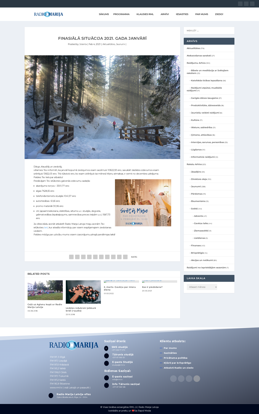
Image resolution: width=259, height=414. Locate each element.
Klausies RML (145, 14)
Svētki (194, 208)
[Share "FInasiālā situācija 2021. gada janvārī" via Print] (125, 257)
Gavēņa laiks (201, 223)
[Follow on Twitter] (181, 378)
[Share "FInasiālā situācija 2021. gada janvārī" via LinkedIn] (101, 257)
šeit (45, 227)
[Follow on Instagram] (189, 378)
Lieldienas (199, 238)
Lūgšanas (196, 149)
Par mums (170, 348)
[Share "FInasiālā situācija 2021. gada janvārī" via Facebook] (71, 257)
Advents (198, 216)
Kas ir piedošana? (152, 287)
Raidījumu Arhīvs (196, 63)
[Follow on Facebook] (173, 378)
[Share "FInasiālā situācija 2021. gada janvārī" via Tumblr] (89, 257)
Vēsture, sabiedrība (201, 127)
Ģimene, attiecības (201, 135)
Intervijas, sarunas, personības (207, 142)
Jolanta (83, 44)
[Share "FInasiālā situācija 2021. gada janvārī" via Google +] (83, 257)
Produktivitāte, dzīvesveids (205, 105)
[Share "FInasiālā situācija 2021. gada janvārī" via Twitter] (77, 257)
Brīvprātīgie (197, 253)
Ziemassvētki (201, 230)
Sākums (104, 14)
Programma (121, 14)
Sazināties (170, 352)
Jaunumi (120, 44)
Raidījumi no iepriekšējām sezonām (206, 267)
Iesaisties (182, 14)
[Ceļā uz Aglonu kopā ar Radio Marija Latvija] (45, 290)
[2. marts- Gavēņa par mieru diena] (121, 281)
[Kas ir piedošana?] (159, 281)
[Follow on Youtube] (197, 378)
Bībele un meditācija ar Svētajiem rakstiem (207, 71)
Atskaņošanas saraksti (199, 55)
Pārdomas (196, 193)
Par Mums (201, 14)
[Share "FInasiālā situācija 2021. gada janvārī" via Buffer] (107, 257)
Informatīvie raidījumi (203, 157)
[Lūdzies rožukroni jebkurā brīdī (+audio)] (83, 292)
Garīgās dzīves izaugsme (204, 98)
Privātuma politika (176, 357)
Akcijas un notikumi (202, 260)
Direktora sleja (199, 179)
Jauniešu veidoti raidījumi (205, 112)
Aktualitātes (109, 44)
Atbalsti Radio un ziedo (179, 367)
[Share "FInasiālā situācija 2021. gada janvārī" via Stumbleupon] (113, 257)
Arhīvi (165, 14)
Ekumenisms (198, 201)
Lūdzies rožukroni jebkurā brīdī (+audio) (81, 309)
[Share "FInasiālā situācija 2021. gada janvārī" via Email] (119, 257)
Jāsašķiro (196, 171)
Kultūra (195, 120)
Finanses (196, 245)
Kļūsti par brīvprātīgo (177, 362)
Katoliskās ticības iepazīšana (206, 80)
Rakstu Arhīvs (194, 164)
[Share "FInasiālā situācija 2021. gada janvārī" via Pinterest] (95, 257)
